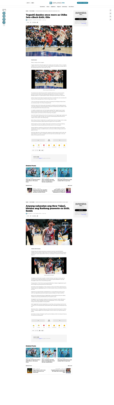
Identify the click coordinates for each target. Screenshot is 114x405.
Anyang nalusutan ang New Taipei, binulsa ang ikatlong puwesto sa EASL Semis (40, 191)
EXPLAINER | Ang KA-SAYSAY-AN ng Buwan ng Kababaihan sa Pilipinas (58, 191)
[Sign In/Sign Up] (110, 10)
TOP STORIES (57, 188)
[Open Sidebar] (110, 13)
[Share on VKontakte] (36, 22)
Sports (27, 178)
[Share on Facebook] (30, 22)
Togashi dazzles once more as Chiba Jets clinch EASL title (58, 371)
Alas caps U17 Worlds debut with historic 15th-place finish (33, 180)
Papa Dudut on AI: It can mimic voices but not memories (39, 371)
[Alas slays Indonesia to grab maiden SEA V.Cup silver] (65, 172)
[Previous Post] (29, 190)
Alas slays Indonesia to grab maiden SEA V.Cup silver (65, 180)
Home (27, 202)
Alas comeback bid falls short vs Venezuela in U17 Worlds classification (48, 180)
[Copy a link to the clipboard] (37, 22)
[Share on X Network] (32, 22)
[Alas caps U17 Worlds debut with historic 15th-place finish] (33, 172)
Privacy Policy (83, 23)
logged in (40, 158)
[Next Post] (68, 190)
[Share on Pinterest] (34, 22)
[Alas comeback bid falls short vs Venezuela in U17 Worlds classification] (49, 172)
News (34, 368)
